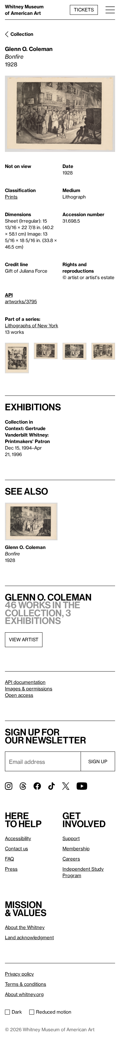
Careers (71, 858)
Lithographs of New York (31, 325)
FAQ (9, 858)
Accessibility (18, 838)
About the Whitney (25, 927)
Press (11, 869)
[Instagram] (8, 786)
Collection (21, 34)
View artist (23, 639)
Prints (11, 196)
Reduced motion (53, 1012)
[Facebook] (37, 786)
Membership (76, 848)
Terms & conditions (25, 984)
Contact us (16, 848)
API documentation (25, 682)
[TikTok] (51, 786)
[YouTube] (82, 786)
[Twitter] (65, 786)
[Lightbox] (60, 114)
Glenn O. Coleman (29, 48)
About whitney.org (24, 994)
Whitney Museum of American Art (24, 10)
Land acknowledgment (29, 937)
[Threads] (23, 786)
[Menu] (110, 9)
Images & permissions (28, 688)
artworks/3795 (21, 301)
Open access (19, 695)
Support (71, 838)
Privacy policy (19, 974)
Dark (17, 1012)
